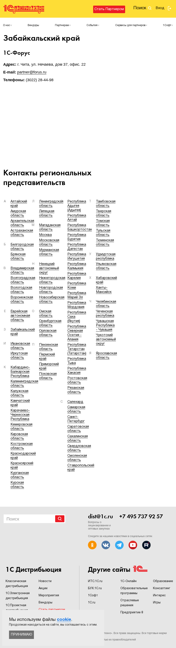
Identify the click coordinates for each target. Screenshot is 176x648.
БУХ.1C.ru (95, 588)
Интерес (159, 595)
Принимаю (21, 634)
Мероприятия (49, 595)
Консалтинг (161, 588)
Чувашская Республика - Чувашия (105, 325)
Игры (157, 602)
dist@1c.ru (100, 516)
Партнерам (62, 25)
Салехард (75, 401)
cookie (64, 620)
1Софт (93, 595)
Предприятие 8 (131, 612)
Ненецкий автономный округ (49, 268)
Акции (43, 588)
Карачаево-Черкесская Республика (20, 415)
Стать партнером (109, 9)
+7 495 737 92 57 (141, 516)
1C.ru (91, 602)
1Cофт (167, 25)
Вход (160, 8)
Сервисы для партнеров (130, 25)
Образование (163, 581)
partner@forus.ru (31, 72)
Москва (45, 235)
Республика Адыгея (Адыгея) (76, 206)
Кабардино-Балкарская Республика (20, 372)
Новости (45, 581)
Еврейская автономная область (20, 316)
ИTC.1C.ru (95, 581)
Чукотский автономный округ (106, 339)
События (91, 25)
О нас (6, 25)
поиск (139, 8)
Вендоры (33, 25)
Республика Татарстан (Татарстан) (76, 349)
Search (59, 518)
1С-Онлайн (128, 581)
